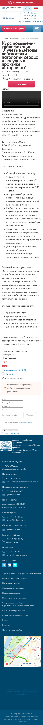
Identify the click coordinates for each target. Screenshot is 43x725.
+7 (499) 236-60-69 (14, 491)
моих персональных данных (25, 422)
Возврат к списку (10, 433)
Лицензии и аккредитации (13, 588)
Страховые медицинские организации (18, 606)
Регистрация (21, 84)
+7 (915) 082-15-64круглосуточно (14, 540)
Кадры (5, 620)
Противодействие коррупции (14, 598)
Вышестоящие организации (13, 611)
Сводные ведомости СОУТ (13, 603)
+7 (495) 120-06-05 (14, 479)
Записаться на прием (14, 28)
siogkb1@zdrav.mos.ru (16, 520)
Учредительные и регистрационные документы (21, 573)
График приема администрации (15, 615)
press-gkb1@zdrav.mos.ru (17, 555)
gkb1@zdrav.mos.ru (14, 8)
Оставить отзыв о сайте (12, 630)
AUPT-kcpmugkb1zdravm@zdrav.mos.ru (22, 482)
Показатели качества (11, 583)
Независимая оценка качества (15, 578)
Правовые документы (11, 593)
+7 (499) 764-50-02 (14, 517)
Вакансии (6, 625)
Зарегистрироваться (10, 430)
